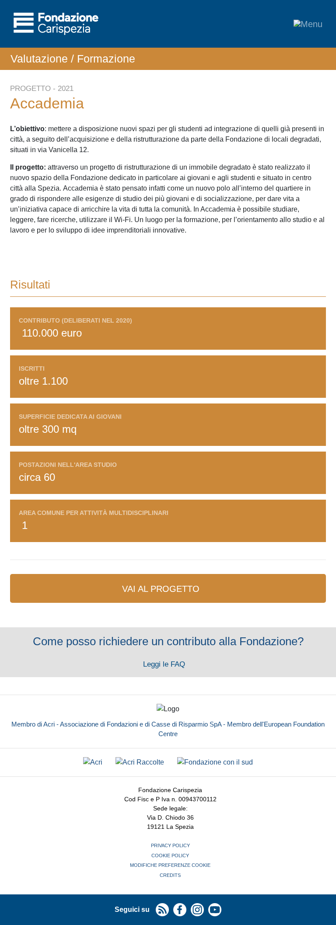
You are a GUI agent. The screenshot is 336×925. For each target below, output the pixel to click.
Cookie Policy (170, 855)
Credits (170, 875)
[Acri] (92, 762)
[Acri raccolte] (140, 762)
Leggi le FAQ (165, 664)
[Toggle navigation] (308, 23)
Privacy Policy (170, 845)
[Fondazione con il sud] (215, 762)
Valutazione (39, 58)
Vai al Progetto (162, 589)
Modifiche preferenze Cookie (170, 865)
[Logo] (56, 23)
